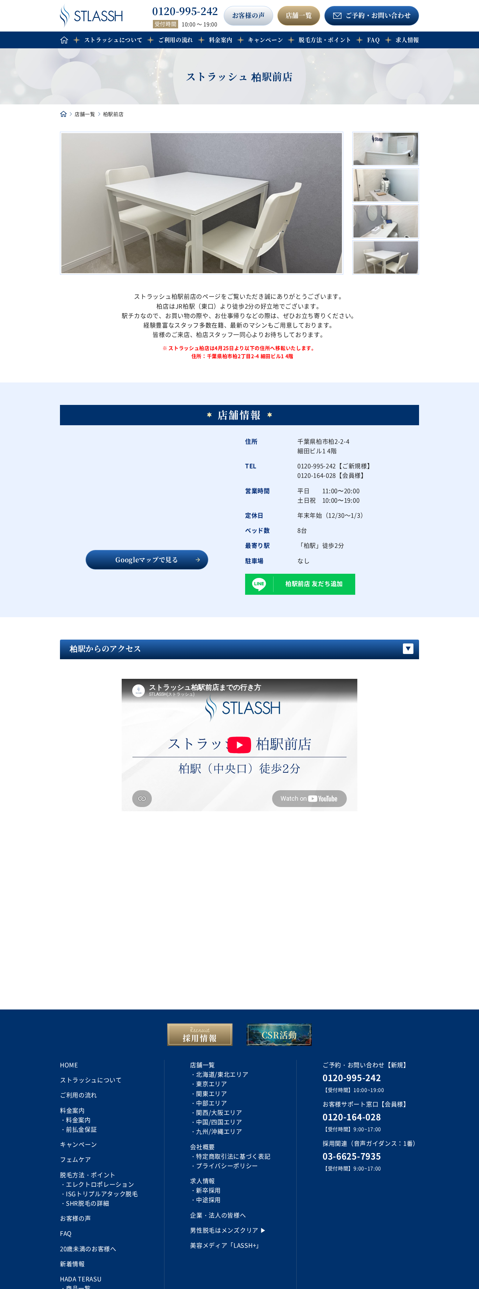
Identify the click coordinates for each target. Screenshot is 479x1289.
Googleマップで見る (146, 559)
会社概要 (202, 1146)
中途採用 (208, 1199)
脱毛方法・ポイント (325, 40)
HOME (69, 1064)
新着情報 (72, 1263)
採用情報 (200, 1037)
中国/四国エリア (219, 1121)
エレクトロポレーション (100, 1184)
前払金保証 (81, 1129)
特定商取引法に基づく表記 (233, 1156)
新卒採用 (208, 1190)
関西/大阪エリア (219, 1112)
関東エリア (211, 1093)
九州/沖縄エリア (219, 1131)
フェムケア (75, 1159)
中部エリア (211, 1102)
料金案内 (78, 1119)
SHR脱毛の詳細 (87, 1203)
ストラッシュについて (113, 40)
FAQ (373, 40)
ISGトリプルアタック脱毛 (102, 1193)
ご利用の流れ (175, 40)
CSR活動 (279, 1034)
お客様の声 (248, 15)
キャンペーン (265, 40)
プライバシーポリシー (227, 1165)
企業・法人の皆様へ (218, 1215)
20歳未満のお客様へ (88, 1248)
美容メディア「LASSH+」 (226, 1245)
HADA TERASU (80, 1278)
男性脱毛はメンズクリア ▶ (228, 1230)
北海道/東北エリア (222, 1074)
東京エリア (211, 1083)
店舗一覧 (299, 15)
